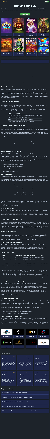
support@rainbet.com (19, 82)
